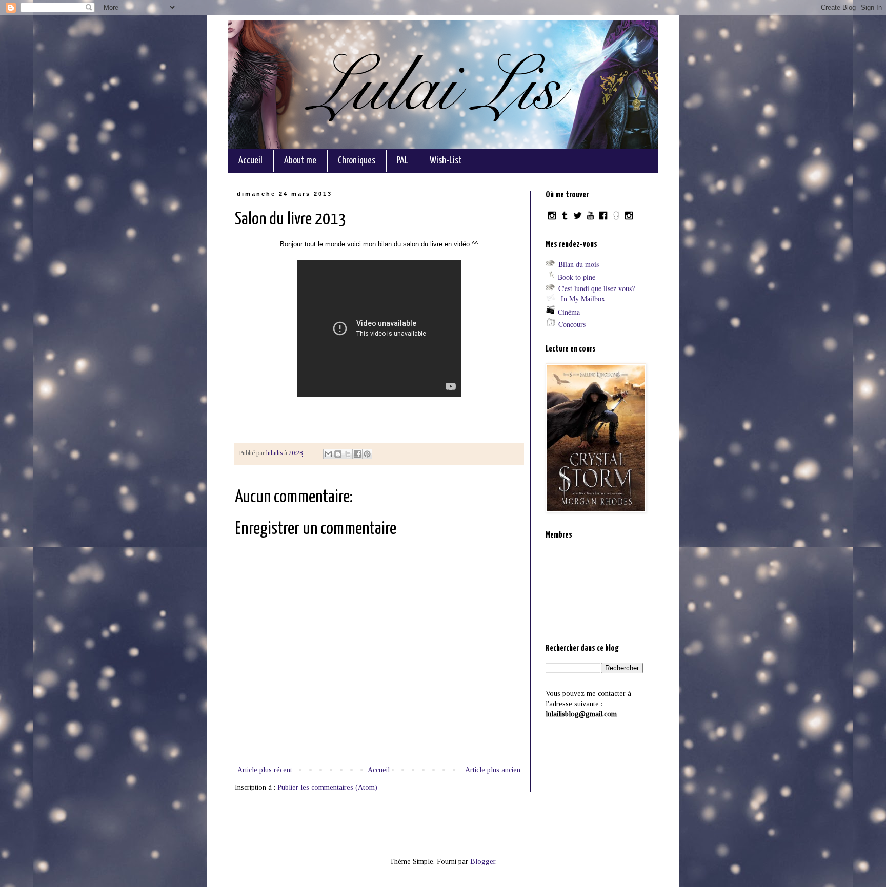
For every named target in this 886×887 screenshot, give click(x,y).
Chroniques (356, 161)
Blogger (482, 861)
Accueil (250, 161)
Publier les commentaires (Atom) (327, 787)
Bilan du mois (578, 264)
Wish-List (446, 161)
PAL (402, 161)
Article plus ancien (492, 770)
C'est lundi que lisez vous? (596, 288)
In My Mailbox (583, 298)
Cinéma (569, 312)
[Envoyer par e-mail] (328, 454)
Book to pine (576, 277)
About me (300, 161)
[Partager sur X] (348, 454)
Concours (572, 324)
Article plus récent (264, 770)
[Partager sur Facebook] (357, 454)
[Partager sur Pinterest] (367, 454)
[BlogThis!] (338, 454)
